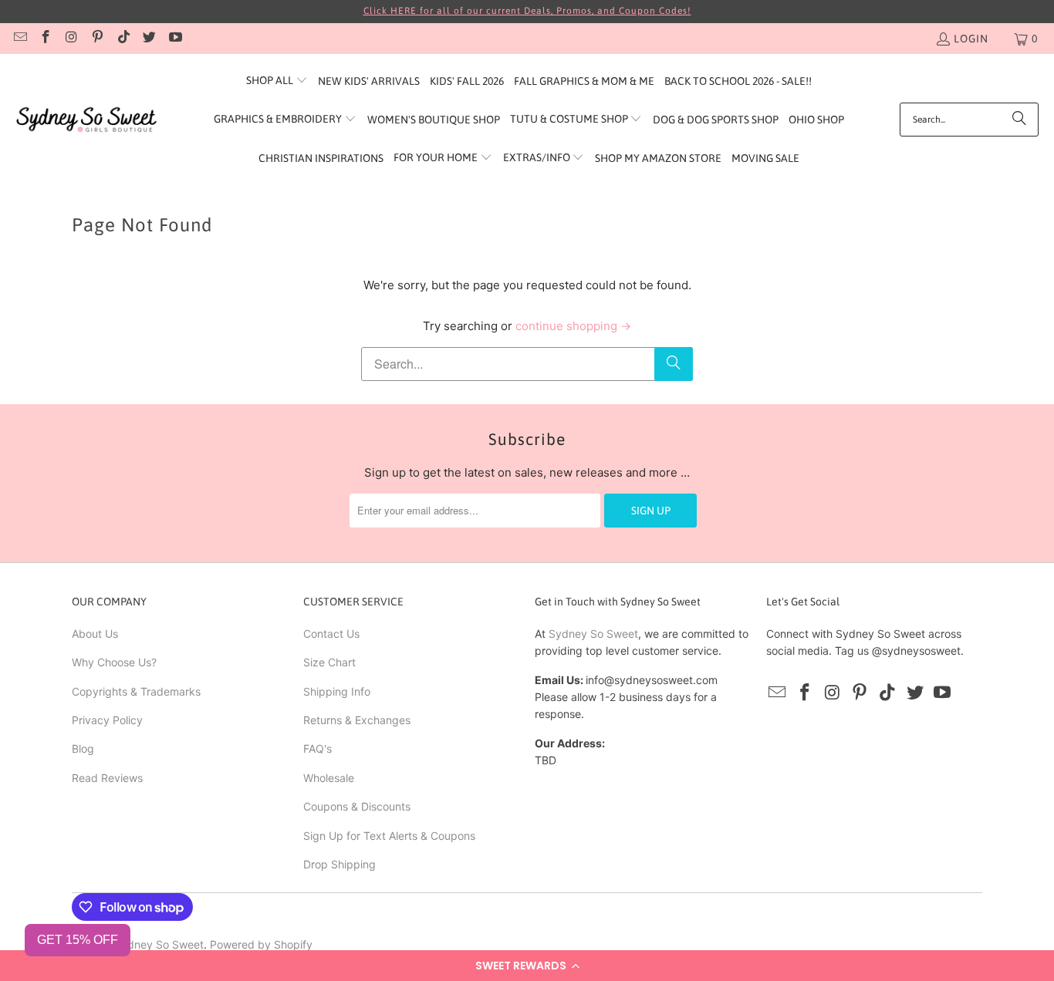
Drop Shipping (339, 864)
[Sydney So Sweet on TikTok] (122, 38)
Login (971, 38)
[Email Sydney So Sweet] (19, 38)
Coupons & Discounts (356, 806)
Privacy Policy (107, 719)
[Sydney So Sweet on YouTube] (174, 38)
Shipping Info (336, 691)
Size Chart (329, 662)
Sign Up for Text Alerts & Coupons (389, 835)
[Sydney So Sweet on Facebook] (45, 38)
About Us (95, 633)
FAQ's (317, 748)
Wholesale (328, 777)
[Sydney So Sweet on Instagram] (71, 38)
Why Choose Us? (114, 662)
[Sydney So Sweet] (86, 120)
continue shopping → (573, 326)
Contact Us (331, 633)
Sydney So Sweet (593, 633)
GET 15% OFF (77, 939)
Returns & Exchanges (356, 719)
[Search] (1019, 120)
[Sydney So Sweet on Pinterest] (97, 38)
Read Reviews (107, 777)
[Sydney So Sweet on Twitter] (149, 38)
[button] (527, 965)
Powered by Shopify (261, 944)
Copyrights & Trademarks (136, 691)
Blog (83, 748)
